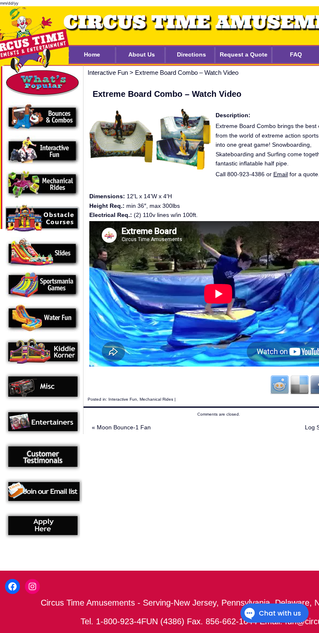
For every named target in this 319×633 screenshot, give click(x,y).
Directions (191, 54)
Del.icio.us (299, 384)
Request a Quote (243, 54)
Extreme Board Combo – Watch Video (186, 72)
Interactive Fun (122, 399)
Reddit (280, 384)
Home (92, 54)
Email (280, 174)
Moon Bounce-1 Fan (121, 427)
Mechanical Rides (156, 399)
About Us (141, 54)
